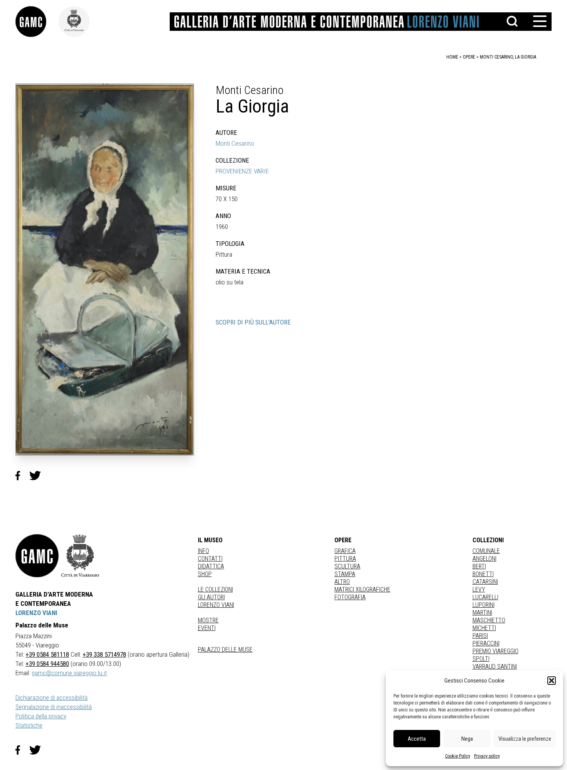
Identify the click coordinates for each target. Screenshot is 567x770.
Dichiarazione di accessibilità (51, 697)
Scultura (347, 566)
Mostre (208, 620)
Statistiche (28, 725)
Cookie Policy (457, 756)
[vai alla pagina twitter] (38, 750)
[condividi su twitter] (38, 475)
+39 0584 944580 (47, 663)
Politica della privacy (40, 716)
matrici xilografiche (362, 589)
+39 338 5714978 (104, 654)
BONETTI (483, 574)
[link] (37, 21)
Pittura (345, 558)
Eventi (207, 628)
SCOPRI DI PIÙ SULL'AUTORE (253, 322)
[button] (551, 680)
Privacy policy (487, 756)
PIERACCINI (486, 643)
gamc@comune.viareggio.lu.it (69, 673)
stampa (344, 574)
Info (203, 551)
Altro (342, 581)
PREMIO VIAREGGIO (495, 651)
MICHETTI (484, 628)
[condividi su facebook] (22, 475)
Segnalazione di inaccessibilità (53, 707)
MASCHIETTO (488, 620)
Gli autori (211, 597)
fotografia (350, 597)
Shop (205, 574)
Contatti (210, 558)
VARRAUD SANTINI (494, 666)
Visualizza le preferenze (524, 738)
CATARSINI (485, 581)
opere (469, 57)
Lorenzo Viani (216, 605)
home (452, 57)
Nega (467, 738)
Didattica (211, 566)
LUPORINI (483, 605)
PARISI (480, 635)
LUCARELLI (485, 597)
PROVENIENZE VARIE (242, 171)
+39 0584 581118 (47, 654)
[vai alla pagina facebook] (22, 750)
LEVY (478, 589)
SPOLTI (480, 658)
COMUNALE (486, 551)
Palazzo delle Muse (225, 649)
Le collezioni (215, 589)
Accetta (417, 738)
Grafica (345, 551)
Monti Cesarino (235, 143)
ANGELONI (484, 558)
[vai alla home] (37, 555)
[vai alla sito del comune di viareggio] (80, 555)
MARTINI (482, 612)
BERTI (479, 566)
